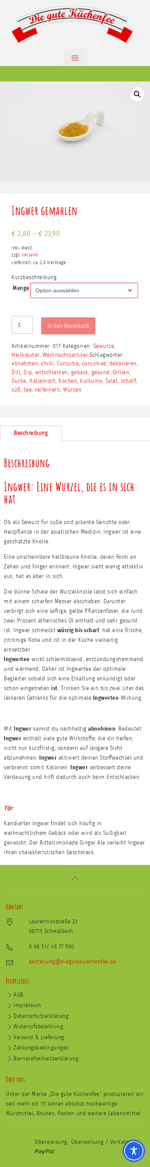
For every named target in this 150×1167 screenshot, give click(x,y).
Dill (16, 372)
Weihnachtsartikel (65, 355)
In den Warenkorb (68, 326)
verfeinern (47, 390)
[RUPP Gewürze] (75, 24)
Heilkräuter (26, 355)
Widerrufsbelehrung (38, 1027)
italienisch (42, 381)
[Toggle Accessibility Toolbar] (133, 1150)
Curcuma (68, 363)
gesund (101, 372)
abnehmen (25, 363)
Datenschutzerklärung (40, 1016)
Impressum (27, 1005)
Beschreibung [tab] (31, 433)
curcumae (94, 363)
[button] (137, 94)
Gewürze (103, 346)
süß (16, 390)
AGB (18, 995)
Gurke (19, 381)
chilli (47, 363)
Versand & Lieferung (38, 1037)
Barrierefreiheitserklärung (45, 1059)
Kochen (67, 381)
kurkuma (91, 381)
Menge (21, 288)
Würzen (72, 390)
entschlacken (51, 372)
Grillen (121, 372)
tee (28, 390)
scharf (128, 381)
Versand (30, 255)
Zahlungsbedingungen (41, 1048)
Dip (27, 372)
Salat (111, 381)
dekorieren (123, 363)
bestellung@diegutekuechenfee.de (72, 962)
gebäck (79, 372)
